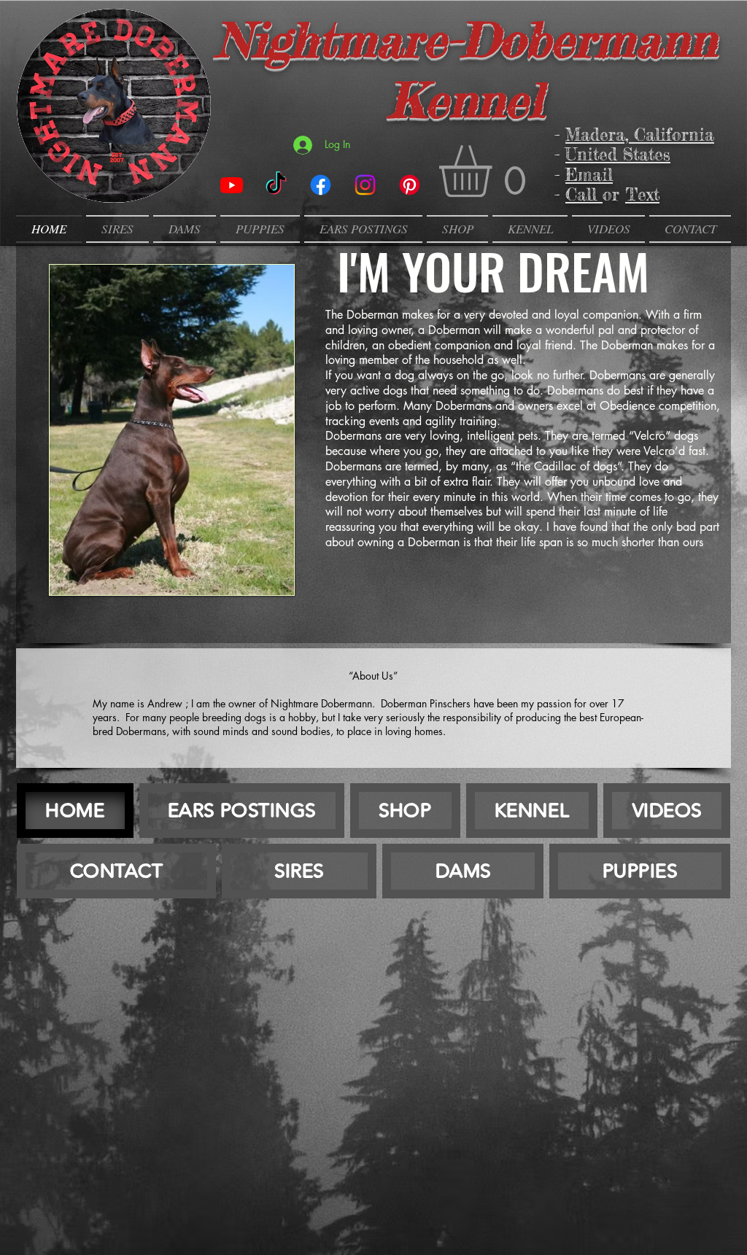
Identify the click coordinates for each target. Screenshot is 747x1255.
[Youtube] (231, 184)
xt (652, 194)
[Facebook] (320, 184)
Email (589, 175)
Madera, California (639, 135)
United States (617, 154)
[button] (495, 171)
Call (584, 194)
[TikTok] (276, 184)
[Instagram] (365, 184)
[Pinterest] (409, 184)
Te (635, 194)
